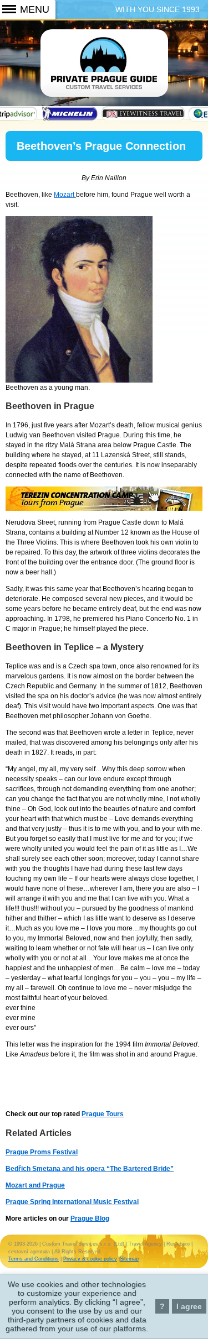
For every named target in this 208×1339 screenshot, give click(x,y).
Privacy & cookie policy (90, 1259)
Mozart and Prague (35, 1185)
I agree (189, 1306)
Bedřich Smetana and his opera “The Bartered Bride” (90, 1169)
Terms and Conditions (33, 1259)
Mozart (65, 194)
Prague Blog (89, 1218)
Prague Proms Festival (42, 1152)
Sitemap (129, 1259)
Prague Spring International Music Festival (72, 1202)
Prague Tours (103, 1114)
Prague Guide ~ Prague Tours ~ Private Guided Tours (104, 70)
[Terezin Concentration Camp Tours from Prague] (104, 508)
